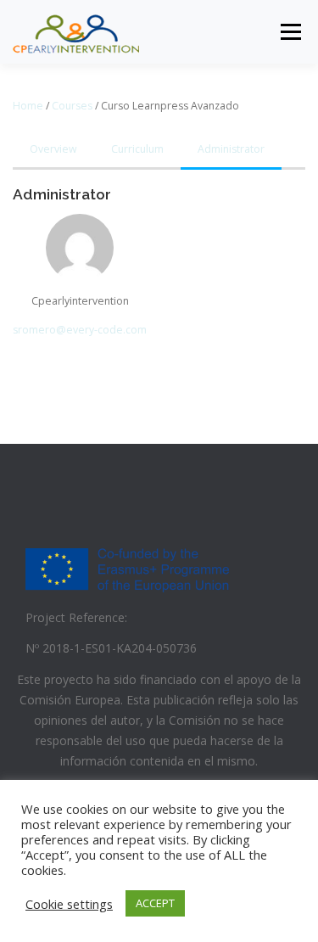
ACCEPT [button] (155, 903)
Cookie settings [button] (69, 903)
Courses (72, 105)
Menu (290, 32)
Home (28, 105)
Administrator (231, 149)
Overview (53, 149)
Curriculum (137, 149)
